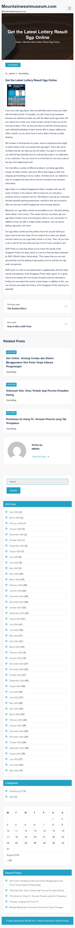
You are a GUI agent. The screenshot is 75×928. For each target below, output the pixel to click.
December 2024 (16, 596)
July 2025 (13, 556)
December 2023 (16, 663)
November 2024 (16, 601)
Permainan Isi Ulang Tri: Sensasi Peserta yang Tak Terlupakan (37, 895)
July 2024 (13, 624)
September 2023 (16, 680)
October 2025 (15, 540)
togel (11, 796)
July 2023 (13, 691)
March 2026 (14, 517)
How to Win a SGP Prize (19, 326)
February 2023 (16, 719)
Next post (11, 322)
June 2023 (14, 697)
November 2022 (16, 736)
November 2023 (16, 669)
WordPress (30, 920)
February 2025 (16, 585)
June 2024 (14, 629)
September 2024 (16, 613)
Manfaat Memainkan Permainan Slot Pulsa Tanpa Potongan (36, 907)
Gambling (23, 73)
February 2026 (16, 523)
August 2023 (15, 686)
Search (13, 490)
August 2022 (15, 753)
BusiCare (48, 920)
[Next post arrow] (65, 324)
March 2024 (14, 646)
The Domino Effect (16, 308)
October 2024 (15, 607)
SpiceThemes (62, 920)
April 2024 (14, 641)
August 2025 (15, 551)
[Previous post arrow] (65, 306)
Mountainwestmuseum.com (29, 6)
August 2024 (15, 618)
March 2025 (14, 579)
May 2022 (13, 770)
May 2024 (13, 635)
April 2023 (14, 708)
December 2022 (16, 731)
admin (12, 73)
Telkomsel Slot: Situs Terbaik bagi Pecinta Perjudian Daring (36, 890)
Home (18, 41)
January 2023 (15, 725)
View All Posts (39, 456)
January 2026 (15, 528)
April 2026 (14, 511)
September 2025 (16, 545)
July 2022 (13, 759)
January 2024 (15, 658)
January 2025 (15, 590)
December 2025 (16, 534)
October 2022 (15, 742)
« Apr (9, 860)
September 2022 (16, 747)
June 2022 (14, 764)
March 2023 (14, 714)
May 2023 (13, 702)
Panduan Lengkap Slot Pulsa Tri (24, 901)
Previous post (13, 304)
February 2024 (16, 652)
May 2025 (13, 568)
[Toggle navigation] (70, 8)
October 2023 (15, 674)
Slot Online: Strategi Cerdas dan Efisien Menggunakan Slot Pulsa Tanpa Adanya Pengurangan (30, 362)
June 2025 (14, 562)
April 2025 (14, 573)
